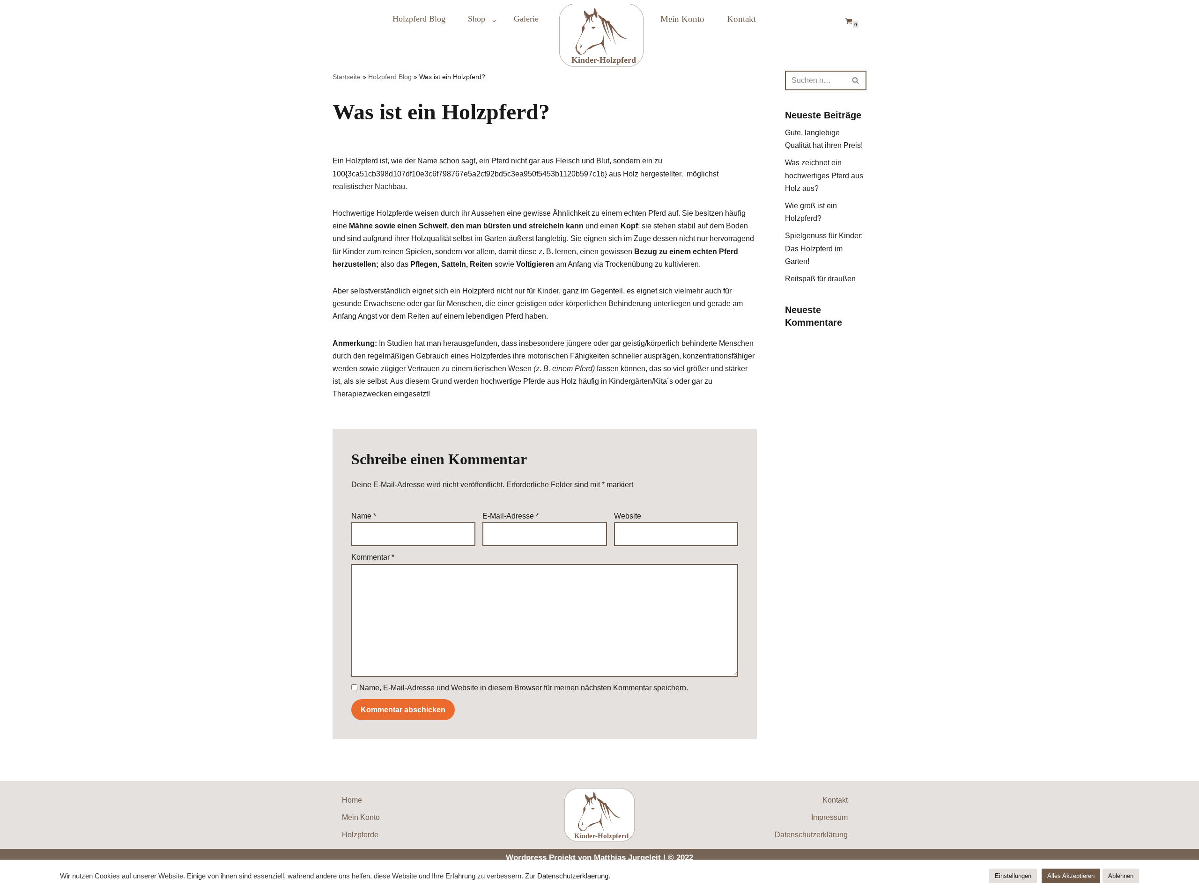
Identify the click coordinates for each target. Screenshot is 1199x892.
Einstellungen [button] (1013, 875)
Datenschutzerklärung (811, 835)
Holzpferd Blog (418, 18)
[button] (494, 21)
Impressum (829, 817)
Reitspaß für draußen (820, 279)
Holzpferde (360, 835)
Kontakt (741, 19)
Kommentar (372, 557)
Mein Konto (682, 19)
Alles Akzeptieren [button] (1071, 875)
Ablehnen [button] (1120, 875)
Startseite (347, 76)
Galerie (526, 18)
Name (363, 516)
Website (627, 516)
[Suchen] (855, 80)
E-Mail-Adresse (510, 516)
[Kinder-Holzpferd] (599, 35)
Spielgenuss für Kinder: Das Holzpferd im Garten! (824, 248)
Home (352, 800)
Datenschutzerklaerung (572, 876)
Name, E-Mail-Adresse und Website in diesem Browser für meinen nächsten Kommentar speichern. (523, 688)
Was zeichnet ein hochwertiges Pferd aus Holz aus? (824, 175)
